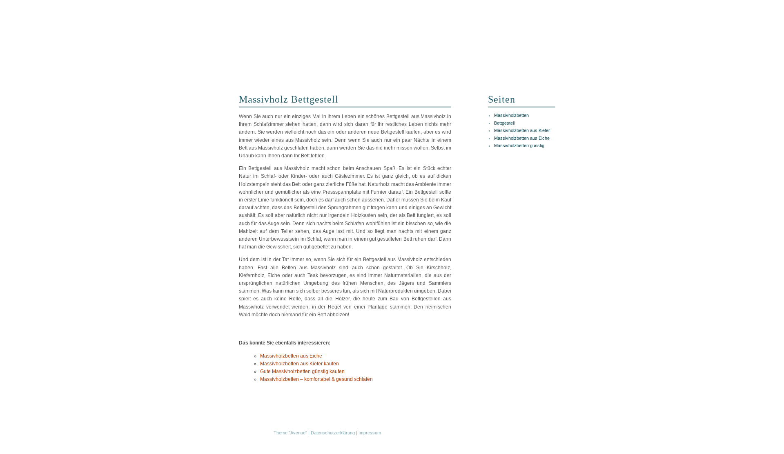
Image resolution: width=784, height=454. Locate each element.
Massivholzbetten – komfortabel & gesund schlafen (316, 379)
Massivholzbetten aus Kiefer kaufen (299, 364)
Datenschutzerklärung (333, 432)
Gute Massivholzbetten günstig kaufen (302, 371)
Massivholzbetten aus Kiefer (522, 130)
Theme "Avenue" (290, 432)
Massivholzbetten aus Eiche (291, 356)
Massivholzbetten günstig (519, 145)
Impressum (370, 432)
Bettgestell (504, 123)
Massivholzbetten (511, 115)
